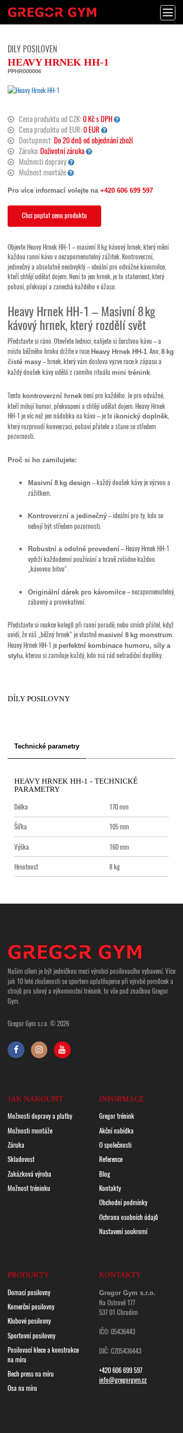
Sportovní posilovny (31, 1335)
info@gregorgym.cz (123, 1380)
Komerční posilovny (31, 1306)
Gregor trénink (116, 1116)
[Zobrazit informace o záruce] (89, 150)
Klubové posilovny (29, 1321)
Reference (111, 1159)
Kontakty (110, 1188)
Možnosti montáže (30, 1130)
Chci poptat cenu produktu (54, 215)
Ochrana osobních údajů (128, 1217)
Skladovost (21, 1159)
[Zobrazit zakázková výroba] (117, 118)
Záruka (16, 1145)
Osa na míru (22, 1388)
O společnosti (115, 1145)
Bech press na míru (31, 1373)
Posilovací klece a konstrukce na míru (43, 1354)
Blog (104, 1174)
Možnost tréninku (29, 1188)
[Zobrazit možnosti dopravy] (71, 161)
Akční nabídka (116, 1130)
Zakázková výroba (29, 1174)
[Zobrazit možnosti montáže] (71, 172)
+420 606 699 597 (126, 190)
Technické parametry (46, 746)
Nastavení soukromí (123, 1231)
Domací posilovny (29, 1292)
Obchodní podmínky (123, 1202)
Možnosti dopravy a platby (40, 1116)
